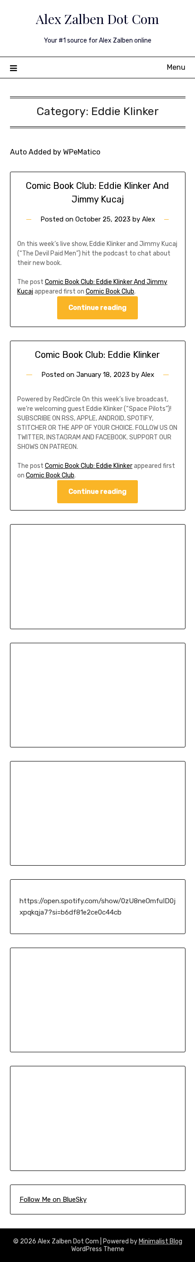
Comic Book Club (110, 291)
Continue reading (97, 307)
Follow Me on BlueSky (53, 1199)
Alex (148, 219)
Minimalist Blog (160, 1241)
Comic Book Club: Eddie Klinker (97, 354)
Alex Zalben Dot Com (97, 18)
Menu (176, 67)
